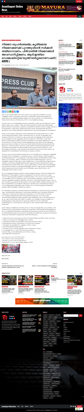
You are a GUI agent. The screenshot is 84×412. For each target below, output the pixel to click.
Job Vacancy (51, 365)
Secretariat (46, 387)
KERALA (3, 40)
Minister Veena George (48, 379)
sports (51, 387)
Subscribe (79, 406)
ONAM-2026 (46, 333)
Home (65, 333)
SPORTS (65, 74)
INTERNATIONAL (52, 327)
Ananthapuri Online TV (69, 322)
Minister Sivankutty (55, 377)
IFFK (55, 325)
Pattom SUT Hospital (55, 383)
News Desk (7, 65)
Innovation (46, 327)
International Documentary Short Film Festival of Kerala (51, 363)
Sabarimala (54, 385)
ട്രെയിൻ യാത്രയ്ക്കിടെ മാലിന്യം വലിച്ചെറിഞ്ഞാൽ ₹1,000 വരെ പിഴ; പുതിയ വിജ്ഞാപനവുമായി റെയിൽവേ (67, 54)
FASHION (58, 321)
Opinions (45, 335)
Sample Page (67, 338)
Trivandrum (56, 391)
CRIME (60, 59)
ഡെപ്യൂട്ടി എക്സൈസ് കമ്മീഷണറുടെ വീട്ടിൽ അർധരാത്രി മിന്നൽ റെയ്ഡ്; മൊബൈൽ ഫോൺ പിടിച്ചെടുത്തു (67, 62)
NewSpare (48, 410)
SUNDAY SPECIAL (46, 341)
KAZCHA (45, 329)
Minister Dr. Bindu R (47, 375)
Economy (54, 319)
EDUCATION (45, 321)
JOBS (58, 327)
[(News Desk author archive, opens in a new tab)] (3, 65)
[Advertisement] (42, 28)
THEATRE (45, 343)
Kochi (51, 371)
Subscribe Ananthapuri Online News (72, 340)
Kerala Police (52, 369)
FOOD (51, 323)
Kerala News (46, 369)
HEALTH (51, 325)
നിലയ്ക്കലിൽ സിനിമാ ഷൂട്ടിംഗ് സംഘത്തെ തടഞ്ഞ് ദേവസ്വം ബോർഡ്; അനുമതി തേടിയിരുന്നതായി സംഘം (67, 46)
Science (45, 339)
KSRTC (55, 371)
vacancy (56, 393)
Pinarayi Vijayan (47, 385)
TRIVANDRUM (18, 40)
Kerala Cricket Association (53, 367)
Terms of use (67, 342)
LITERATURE (55, 329)
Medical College (47, 373)
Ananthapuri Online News (12, 8)
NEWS (7, 40)
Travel (55, 343)
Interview (45, 365)
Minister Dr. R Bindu (56, 375)
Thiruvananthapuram (48, 391)
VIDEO (51, 345)
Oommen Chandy (47, 383)
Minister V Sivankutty (48, 381)
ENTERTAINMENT (52, 321)
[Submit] (80, 315)
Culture (49, 319)
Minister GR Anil (47, 377)
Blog (65, 324)
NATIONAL (63, 51)
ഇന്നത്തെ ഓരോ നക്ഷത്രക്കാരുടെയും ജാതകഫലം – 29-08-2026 (67, 69)
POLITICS (58, 335)
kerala (45, 367)
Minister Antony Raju (56, 373)
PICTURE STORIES (52, 335)
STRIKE (54, 339)
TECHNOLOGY (53, 341)
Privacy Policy (67, 336)
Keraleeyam (46, 371)
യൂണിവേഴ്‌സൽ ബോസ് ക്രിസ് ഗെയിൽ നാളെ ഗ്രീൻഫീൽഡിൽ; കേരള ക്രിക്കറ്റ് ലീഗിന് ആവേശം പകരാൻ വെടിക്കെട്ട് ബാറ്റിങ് (66, 77)
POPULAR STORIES (12, 40)
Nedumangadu (56, 381)
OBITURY (54, 331)
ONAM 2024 (52, 333)
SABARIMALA (54, 337)
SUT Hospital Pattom (47, 389)
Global (55, 323)
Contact (65, 327)
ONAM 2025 (58, 333)
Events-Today (67, 331)
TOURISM (50, 343)
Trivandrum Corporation (48, 393)
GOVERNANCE (46, 325)
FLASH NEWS (46, 323)
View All (80, 40)
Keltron (57, 365)
